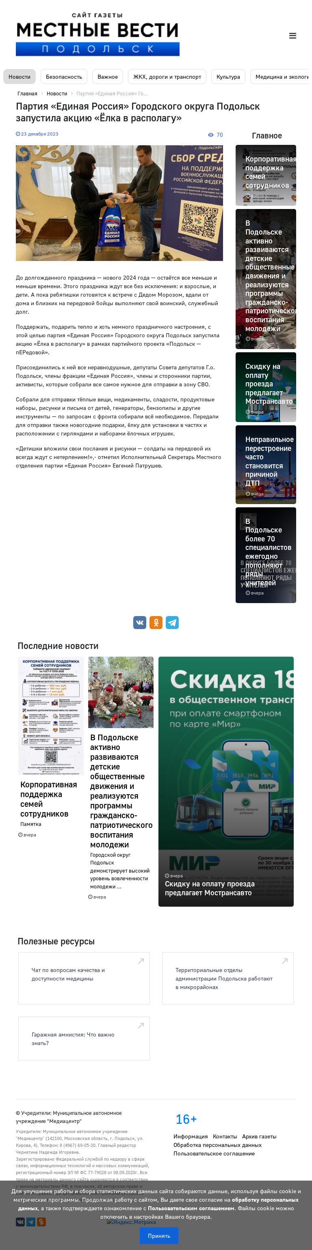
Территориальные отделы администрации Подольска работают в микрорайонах (224, 978)
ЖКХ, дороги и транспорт (167, 76)
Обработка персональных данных (217, 1144)
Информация (190, 1136)
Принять (159, 1235)
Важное (108, 76)
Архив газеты (259, 1136)
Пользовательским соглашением (191, 1208)
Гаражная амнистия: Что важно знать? (73, 1038)
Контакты (225, 1136)
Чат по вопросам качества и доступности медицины (68, 974)
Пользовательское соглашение (214, 1153)
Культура (228, 76)
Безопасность (64, 76)
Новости (19, 76)
